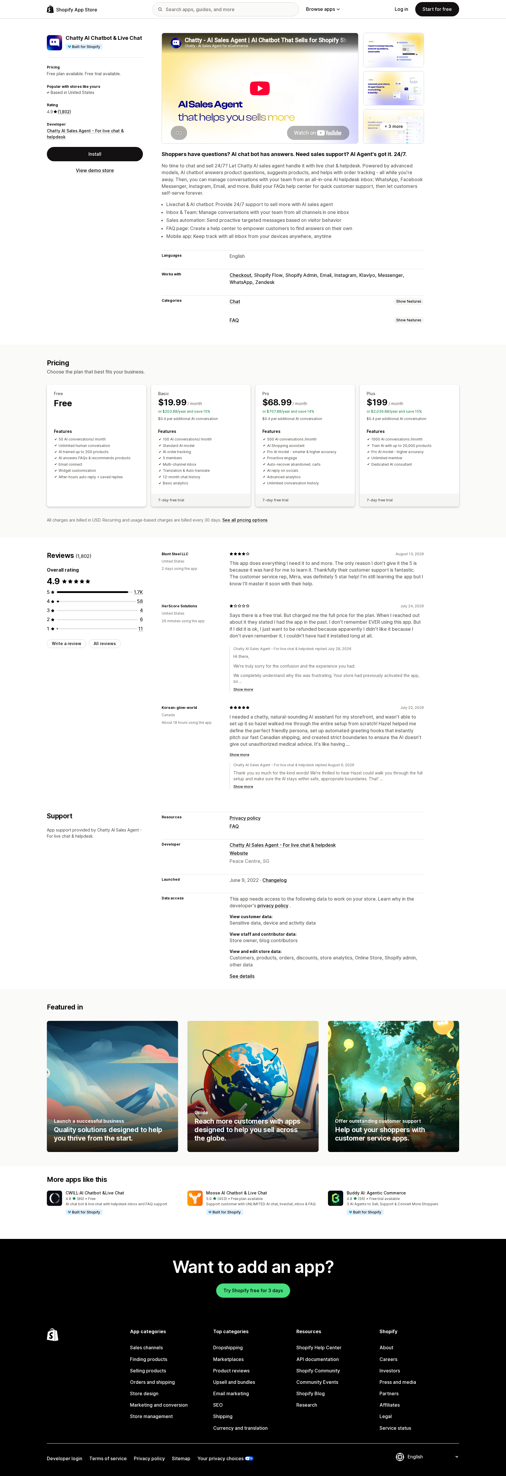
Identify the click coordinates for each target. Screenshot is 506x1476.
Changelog (274, 880)
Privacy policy (245, 818)
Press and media (398, 1382)
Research (306, 1405)
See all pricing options (245, 519)
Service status (395, 1428)
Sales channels (146, 1347)
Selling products (148, 1371)
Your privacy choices (220, 1458)
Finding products (148, 1359)
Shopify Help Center (318, 1347)
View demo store (95, 170)
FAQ (234, 320)
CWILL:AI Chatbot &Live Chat (95, 1192)
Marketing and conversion (159, 1405)
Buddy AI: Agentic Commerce (376, 1192)
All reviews (105, 643)
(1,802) (64, 111)
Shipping (223, 1416)
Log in (401, 9)
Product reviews (231, 1371)
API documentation (317, 1359)
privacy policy (272, 905)
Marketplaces (228, 1359)
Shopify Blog (310, 1393)
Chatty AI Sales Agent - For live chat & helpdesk (283, 845)
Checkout (240, 275)
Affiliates (390, 1405)
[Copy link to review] (191, 553)
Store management (151, 1416)
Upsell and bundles (234, 1382)
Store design (144, 1393)
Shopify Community (318, 1371)
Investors (390, 1371)
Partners (389, 1393)
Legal (386, 1416)
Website (239, 853)
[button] (112, 1203)
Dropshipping (228, 1347)
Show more (243, 689)
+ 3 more (393, 126)
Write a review (66, 643)
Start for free (437, 9)
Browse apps (320, 9)
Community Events (317, 1382)
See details (242, 976)
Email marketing (231, 1393)
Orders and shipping (152, 1382)
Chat (235, 301)
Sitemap (181, 1458)
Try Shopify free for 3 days (253, 1290)
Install (94, 154)
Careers (388, 1359)
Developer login (64, 1458)
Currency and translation (240, 1428)
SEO (218, 1405)
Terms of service (108, 1458)
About (386, 1347)
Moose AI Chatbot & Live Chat (236, 1192)
